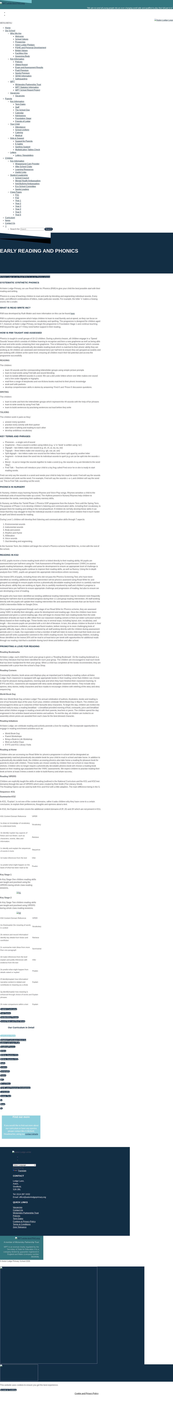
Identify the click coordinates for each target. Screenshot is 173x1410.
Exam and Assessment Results (29, 67)
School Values (21, 39)
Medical (18, 135)
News (7, 220)
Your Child (15, 124)
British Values (21, 50)
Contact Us (10, 223)
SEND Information (23, 76)
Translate (22, 1171)
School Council (22, 178)
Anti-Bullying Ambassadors (27, 184)
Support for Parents (24, 141)
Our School (10, 31)
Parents (8, 99)
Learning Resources (24, 169)
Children (9, 158)
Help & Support (17, 138)
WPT (12, 82)
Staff (17, 107)
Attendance (20, 127)
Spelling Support (22, 147)
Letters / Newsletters (24, 155)
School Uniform (22, 130)
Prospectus (20, 42)
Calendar (19, 113)
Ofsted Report (21, 65)
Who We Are (15, 33)
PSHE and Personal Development (30, 48)
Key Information (17, 59)
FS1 (17, 195)
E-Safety (19, 144)
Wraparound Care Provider (27, 164)
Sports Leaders (22, 189)
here (73, 313)
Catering (19, 132)
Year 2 (18, 203)
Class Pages (16, 192)
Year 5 (18, 212)
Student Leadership (19, 175)
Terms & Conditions (22, 1224)
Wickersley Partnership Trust (28, 84)
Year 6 (18, 215)
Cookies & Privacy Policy (24, 1221)
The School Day (22, 110)
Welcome (19, 36)
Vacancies (15, 93)
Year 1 (18, 201)
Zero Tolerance (19, 1227)
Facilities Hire (21, 53)
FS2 (17, 198)
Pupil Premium (21, 70)
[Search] (6, 226)
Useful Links (20, 172)
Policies (18, 62)
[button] (6, 23)
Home (8, 28)
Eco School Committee (25, 186)
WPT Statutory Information (27, 87)
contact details (31, 1134)
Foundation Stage (23, 118)
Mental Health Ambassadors (28, 181)
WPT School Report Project (27, 90)
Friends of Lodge (22, 121)
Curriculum (10, 218)
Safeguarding (21, 79)
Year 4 (18, 209)
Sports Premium (22, 73)
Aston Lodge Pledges (25, 45)
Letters (13, 152)
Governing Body (22, 56)
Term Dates (20, 104)
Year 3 (18, 206)
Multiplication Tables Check (27, 150)
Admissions (20, 116)
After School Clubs (23, 167)
